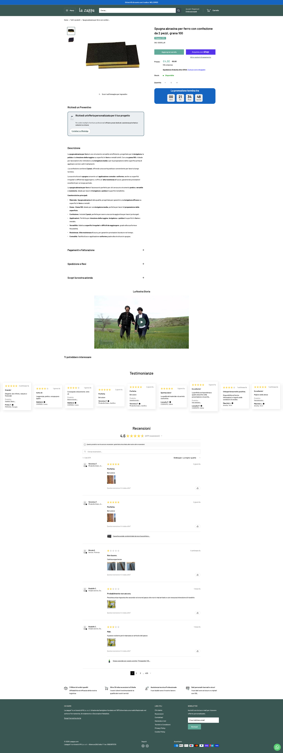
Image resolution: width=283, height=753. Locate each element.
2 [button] (136, 673)
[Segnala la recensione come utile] (197, 488)
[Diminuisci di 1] (165, 82)
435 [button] (146, 673)
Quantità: (158, 83)
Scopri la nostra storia (72, 718)
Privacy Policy (160, 728)
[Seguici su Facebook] (143, 745)
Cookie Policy (160, 732)
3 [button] (140, 673)
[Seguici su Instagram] (147, 745)
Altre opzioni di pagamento (200, 57)
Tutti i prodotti (75, 20)
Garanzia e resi (160, 721)
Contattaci (159, 717)
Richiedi (194, 727)
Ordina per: (178, 458)
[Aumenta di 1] (177, 82)
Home (66, 20)
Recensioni (159, 714)
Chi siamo (158, 710)
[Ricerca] (178, 10)
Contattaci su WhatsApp (80, 131)
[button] (13, 402)
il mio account (191, 11)
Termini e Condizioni (162, 724)
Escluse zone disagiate (196, 70)
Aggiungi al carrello (169, 52)
